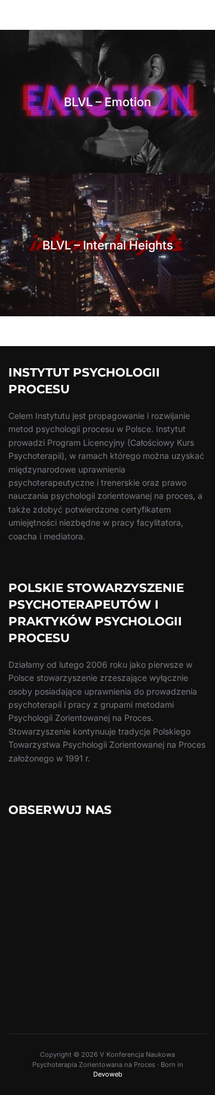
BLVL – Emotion (107, 102)
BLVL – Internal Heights (107, 245)
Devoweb (107, 1074)
